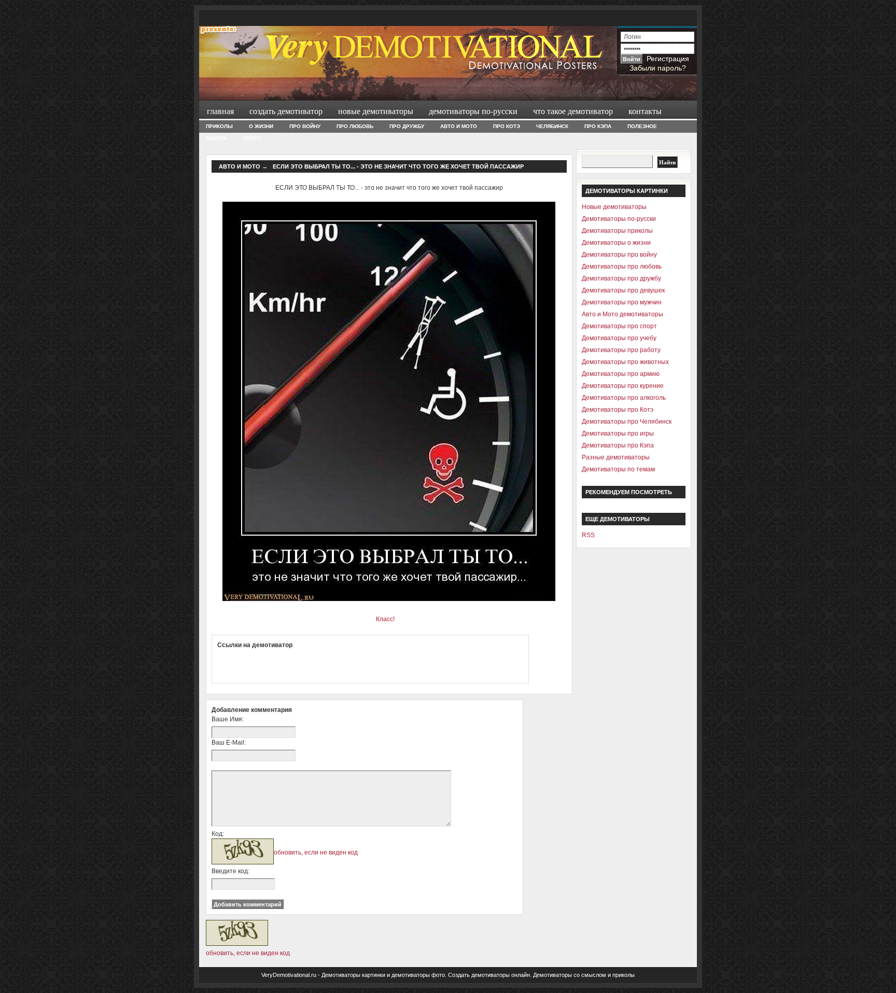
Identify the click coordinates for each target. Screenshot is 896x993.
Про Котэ (506, 126)
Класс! (385, 619)
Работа (216, 138)
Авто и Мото (458, 126)
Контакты (645, 110)
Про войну (304, 126)
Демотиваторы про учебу (619, 338)
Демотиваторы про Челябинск (626, 421)
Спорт (252, 138)
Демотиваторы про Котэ (617, 409)
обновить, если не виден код (316, 852)
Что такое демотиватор (573, 110)
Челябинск (552, 126)
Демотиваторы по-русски (473, 110)
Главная (220, 110)
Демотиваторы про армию (621, 373)
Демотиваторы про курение (623, 385)
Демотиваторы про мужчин (622, 302)
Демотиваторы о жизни (616, 242)
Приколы (219, 126)
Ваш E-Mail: (229, 742)
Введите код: (230, 871)
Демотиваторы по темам (618, 469)
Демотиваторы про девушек (623, 290)
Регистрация (668, 58)
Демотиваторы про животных (625, 362)
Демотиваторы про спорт (619, 326)
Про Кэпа (597, 126)
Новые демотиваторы (375, 110)
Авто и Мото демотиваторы (622, 314)
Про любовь (355, 126)
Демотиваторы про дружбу (621, 278)
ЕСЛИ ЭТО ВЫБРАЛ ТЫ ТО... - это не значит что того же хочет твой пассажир (398, 166)
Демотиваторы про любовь (622, 266)
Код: (218, 833)
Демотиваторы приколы (617, 230)
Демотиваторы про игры (618, 433)
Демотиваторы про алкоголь (624, 397)
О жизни (261, 126)
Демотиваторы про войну (619, 254)
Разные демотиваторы (616, 457)
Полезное (642, 126)
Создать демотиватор (286, 110)
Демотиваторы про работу (621, 350)
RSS (588, 535)
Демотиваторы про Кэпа (618, 445)
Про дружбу (406, 126)
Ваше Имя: (228, 719)
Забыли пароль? (657, 68)
